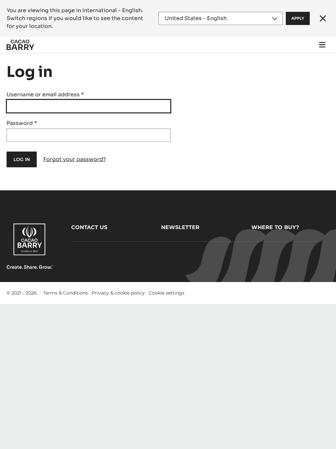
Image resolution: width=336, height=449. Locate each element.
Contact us (89, 227)
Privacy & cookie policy (118, 293)
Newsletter (180, 227)
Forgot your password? (74, 159)
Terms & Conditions (65, 293)
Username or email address (45, 94)
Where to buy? (275, 227)
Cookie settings (166, 293)
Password (22, 123)
